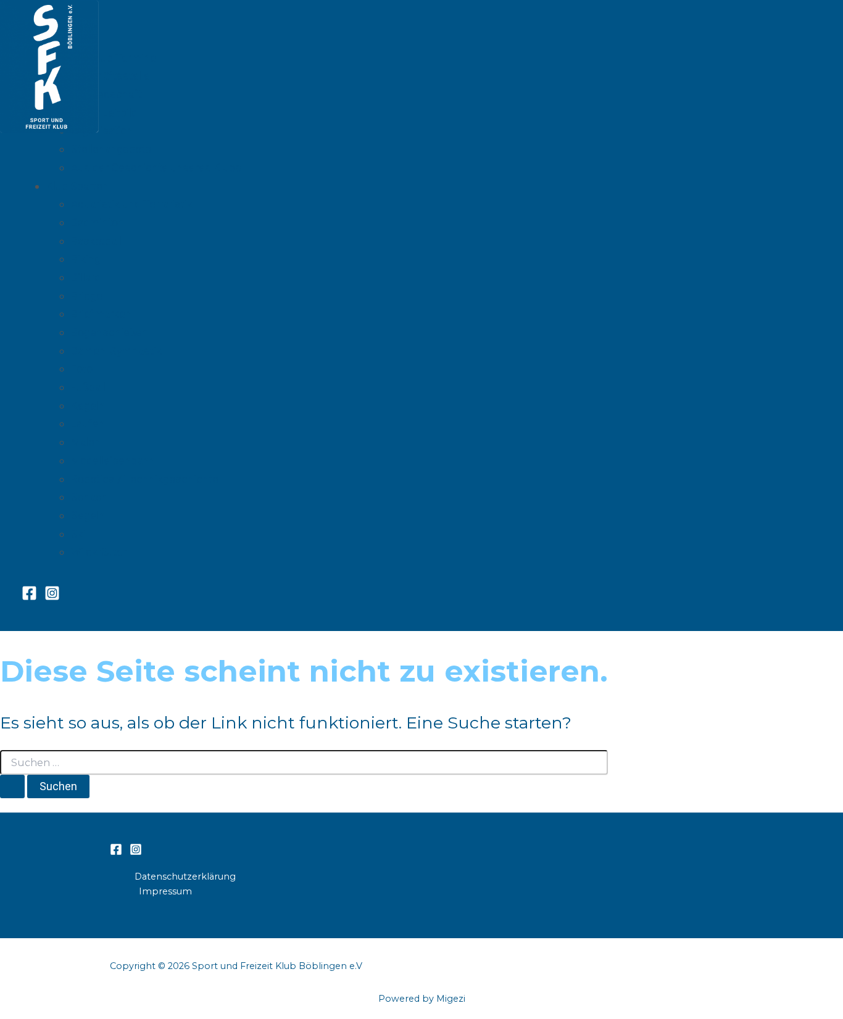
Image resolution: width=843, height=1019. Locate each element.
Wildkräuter (99, 551)
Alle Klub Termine (113, 57)
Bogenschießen (109, 332)
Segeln (88, 515)
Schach (89, 496)
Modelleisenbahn (113, 460)
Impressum (165, 891)
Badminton (97, 222)
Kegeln (88, 405)
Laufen (88, 423)
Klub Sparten (77, 185)
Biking (86, 258)
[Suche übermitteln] (12, 786)
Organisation (102, 130)
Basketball (96, 240)
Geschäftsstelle (110, 75)
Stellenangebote (111, 148)
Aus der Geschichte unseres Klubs (156, 167)
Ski (78, 533)
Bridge (86, 295)
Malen (86, 441)
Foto (82, 368)
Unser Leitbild (104, 112)
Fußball (88, 387)
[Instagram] (52, 597)
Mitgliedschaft (106, 94)
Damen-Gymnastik (116, 350)
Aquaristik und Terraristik (132, 203)
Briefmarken (101, 313)
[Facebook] (29, 597)
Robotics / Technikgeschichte (144, 478)
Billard (86, 277)
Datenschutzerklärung (185, 876)
